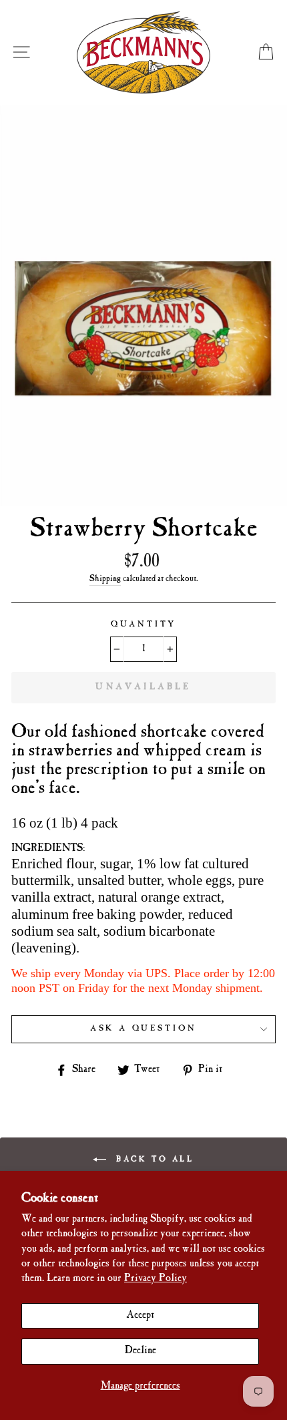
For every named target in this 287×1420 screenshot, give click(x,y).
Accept (140, 1315)
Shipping (105, 579)
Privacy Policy (155, 1278)
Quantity (144, 624)
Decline (140, 1351)
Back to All (152, 1159)
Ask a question (144, 1028)
